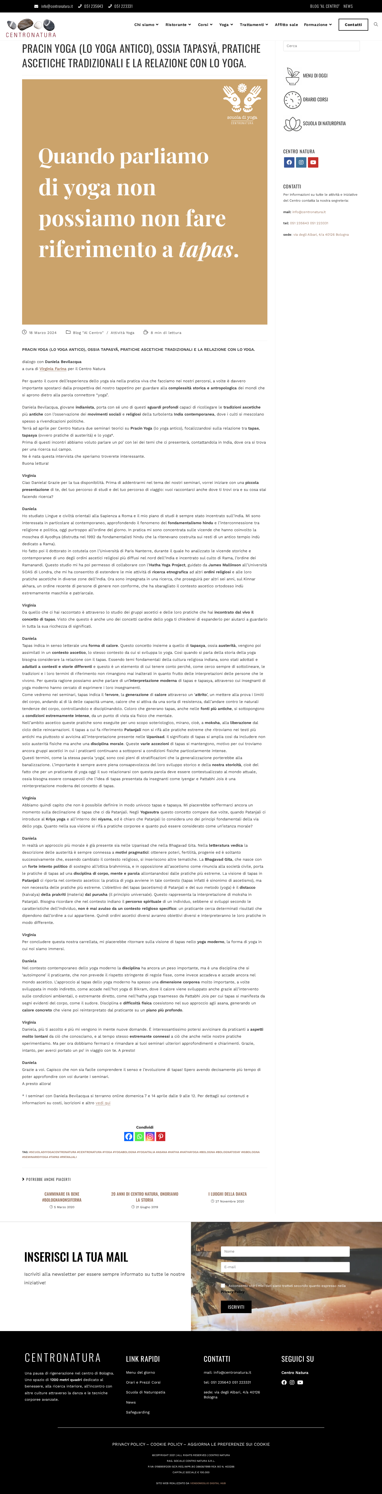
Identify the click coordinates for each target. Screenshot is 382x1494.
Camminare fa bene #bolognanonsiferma (62, 1197)
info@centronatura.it (57, 6)
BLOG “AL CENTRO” (325, 6)
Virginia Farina (53, 368)
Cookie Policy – (169, 1444)
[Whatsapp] (139, 1136)
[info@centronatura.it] (36, 6)
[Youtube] (313, 162)
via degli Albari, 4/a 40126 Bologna (321, 234)
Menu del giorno (140, 1372)
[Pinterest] (161, 1136)
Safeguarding (137, 1412)
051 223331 (123, 6)
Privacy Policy (233, 1292)
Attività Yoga (122, 333)
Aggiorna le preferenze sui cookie (229, 1444)
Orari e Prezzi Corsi (143, 1382)
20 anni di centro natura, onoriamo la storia (144, 1197)
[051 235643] (80, 6)
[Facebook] (129, 1136)
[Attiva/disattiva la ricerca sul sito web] (376, 24)
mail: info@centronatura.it (227, 1372)
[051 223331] (110, 6)
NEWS (348, 6)
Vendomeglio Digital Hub (208, 1483)
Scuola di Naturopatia (145, 1392)
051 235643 (93, 6)
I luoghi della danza (227, 1194)
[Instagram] (150, 1136)
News (131, 1402)
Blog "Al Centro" (88, 333)
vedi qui (103, 1103)
